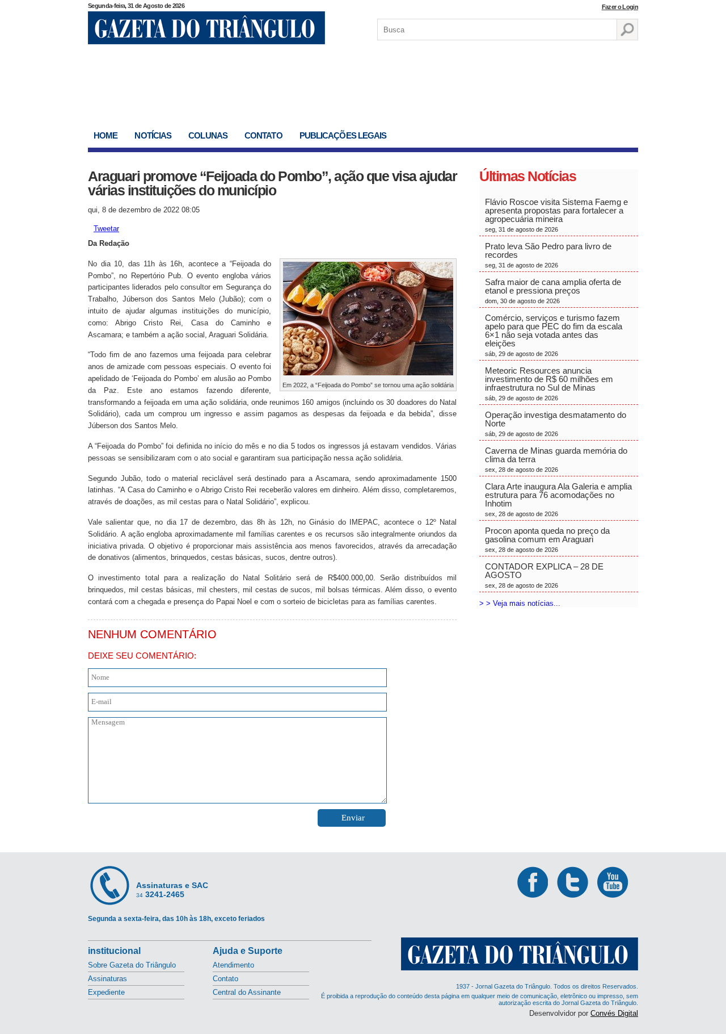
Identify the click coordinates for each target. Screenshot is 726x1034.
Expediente (106, 992)
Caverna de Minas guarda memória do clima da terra (556, 459)
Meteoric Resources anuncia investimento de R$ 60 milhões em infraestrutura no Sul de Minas (549, 383)
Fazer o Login (620, 6)
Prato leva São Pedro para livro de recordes (548, 255)
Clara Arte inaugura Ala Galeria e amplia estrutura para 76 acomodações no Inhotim (558, 499)
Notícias (152, 135)
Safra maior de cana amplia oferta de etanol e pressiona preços (553, 290)
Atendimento (233, 965)
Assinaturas (107, 978)
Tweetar (106, 228)
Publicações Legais (343, 135)
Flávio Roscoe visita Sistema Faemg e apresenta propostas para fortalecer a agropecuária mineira (556, 215)
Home (105, 135)
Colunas (207, 135)
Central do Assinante (247, 992)
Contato (263, 135)
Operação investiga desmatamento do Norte (555, 423)
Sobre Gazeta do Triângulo (132, 965)
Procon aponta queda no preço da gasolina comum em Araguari (547, 539)
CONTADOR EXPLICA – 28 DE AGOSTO (544, 575)
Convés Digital (614, 1013)
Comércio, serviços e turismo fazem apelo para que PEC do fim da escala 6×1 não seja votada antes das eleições (553, 335)
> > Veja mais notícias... (519, 603)
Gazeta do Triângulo (206, 27)
